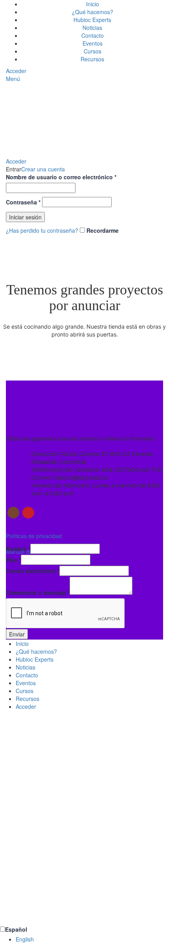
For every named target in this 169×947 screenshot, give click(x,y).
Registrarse (46, 913)
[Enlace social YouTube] (28, 513)
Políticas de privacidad (34, 536)
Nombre (18, 549)
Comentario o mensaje (38, 592)
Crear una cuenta (43, 169)
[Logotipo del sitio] (41, 119)
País (13, 560)
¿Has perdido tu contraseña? (42, 230)
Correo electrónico (32, 571)
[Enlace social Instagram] (13, 513)
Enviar (17, 634)
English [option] (25, 939)
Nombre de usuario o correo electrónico (61, 177)
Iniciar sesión (25, 217)
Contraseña (23, 202)
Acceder (26, 706)
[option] (92, 939)
